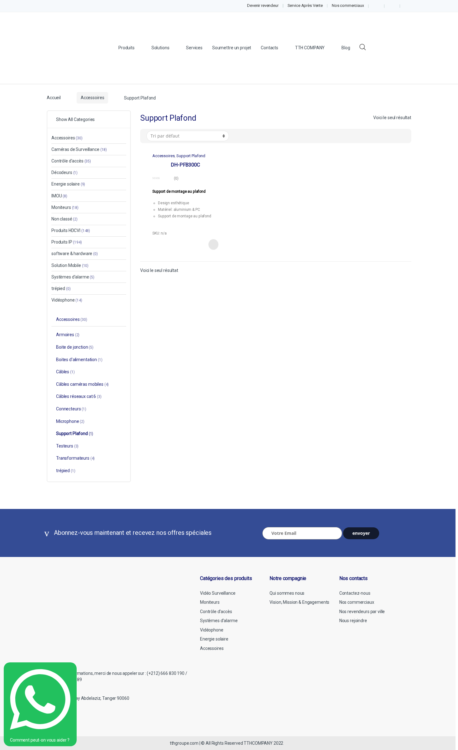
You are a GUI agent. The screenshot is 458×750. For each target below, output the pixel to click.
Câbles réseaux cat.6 (79, 396)
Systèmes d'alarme (72, 276)
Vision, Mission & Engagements (299, 602)
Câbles (65, 371)
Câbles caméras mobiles (82, 384)
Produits (126, 47)
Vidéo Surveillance (217, 593)
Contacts (269, 47)
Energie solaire (68, 183)
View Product (212, 244)
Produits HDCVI (70, 230)
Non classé (64, 218)
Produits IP (66, 242)
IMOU (59, 195)
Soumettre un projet (231, 47)
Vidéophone (66, 300)
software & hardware (74, 253)
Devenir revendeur (263, 5)
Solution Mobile (69, 265)
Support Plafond (190, 155)
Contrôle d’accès (216, 611)
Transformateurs (75, 458)
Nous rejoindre (353, 620)
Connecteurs (71, 408)
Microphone (70, 421)
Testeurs (67, 445)
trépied (60, 288)
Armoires (67, 334)
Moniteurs (65, 207)
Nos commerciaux (348, 5)
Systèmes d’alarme (219, 620)
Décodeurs (64, 172)
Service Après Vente (305, 5)
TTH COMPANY (310, 47)
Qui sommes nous (287, 593)
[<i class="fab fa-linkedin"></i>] (392, 6)
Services (194, 47)
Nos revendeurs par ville (362, 611)
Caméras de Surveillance (79, 149)
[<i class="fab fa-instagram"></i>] (407, 6)
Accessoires (92, 97)
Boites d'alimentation (79, 359)
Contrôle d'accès (71, 160)
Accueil (54, 97)
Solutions (160, 47)
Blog (345, 47)
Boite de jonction (74, 347)
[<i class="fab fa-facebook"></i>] (376, 6)
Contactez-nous (354, 593)
